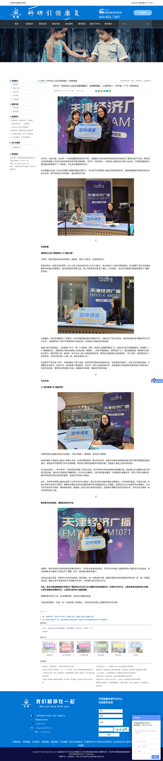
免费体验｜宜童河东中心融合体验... (22, 130)
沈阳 (84, 756)
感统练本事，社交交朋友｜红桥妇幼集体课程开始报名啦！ (114, 676)
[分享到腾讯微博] (104, 91)
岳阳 (91, 756)
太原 (98, 756)
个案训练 (135, 655)
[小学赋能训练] (83, 647)
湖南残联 (54, 742)
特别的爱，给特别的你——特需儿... (22, 120)
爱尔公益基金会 (76, 742)
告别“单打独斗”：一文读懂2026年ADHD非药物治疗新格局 (114, 666)
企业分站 (134, 3)
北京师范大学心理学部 (122, 742)
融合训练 (101, 655)
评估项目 (16, 108)
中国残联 (26, 742)
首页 (16, 24)
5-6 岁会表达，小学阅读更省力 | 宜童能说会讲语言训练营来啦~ (116, 673)
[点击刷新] (121, 729)
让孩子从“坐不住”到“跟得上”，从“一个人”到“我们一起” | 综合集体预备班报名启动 (67, 670)
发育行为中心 (95, 24)
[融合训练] (101, 647)
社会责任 (16, 99)
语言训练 (118, 655)
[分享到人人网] (107, 91)
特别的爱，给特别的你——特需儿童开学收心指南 (58, 666)
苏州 (88, 756)
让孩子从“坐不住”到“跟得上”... (20, 127)
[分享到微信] (110, 91)
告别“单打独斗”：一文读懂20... (21, 124)
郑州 (95, 756)
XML (151, 3)
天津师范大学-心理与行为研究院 (98, 742)
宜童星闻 (147, 81)
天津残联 (36, 742)
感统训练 (49, 655)
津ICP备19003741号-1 (77, 754)
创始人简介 (16, 88)
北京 (80, 756)
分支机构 (16, 95)
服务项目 (16, 111)
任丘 (102, 756)
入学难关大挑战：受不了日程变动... (22, 134)
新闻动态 (139, 81)
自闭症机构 (16, 147)
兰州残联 (64, 742)
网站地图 (142, 3)
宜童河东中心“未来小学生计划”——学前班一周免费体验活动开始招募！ (118, 679)
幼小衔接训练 (66, 655)
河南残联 (45, 742)
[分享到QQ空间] (99, 91)
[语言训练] (118, 647)
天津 (77, 756)
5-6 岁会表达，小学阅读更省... (21, 137)
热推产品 (62, 756)
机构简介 (16, 84)
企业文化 (16, 92)
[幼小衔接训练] (66, 647)
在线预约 (142, 13)
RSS (147, 3)
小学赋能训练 (84, 655)
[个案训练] (135, 647)
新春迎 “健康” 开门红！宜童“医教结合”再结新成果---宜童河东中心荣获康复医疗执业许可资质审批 (76, 620)
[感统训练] (49, 647)
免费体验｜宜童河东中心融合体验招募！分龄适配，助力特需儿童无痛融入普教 (121, 670)
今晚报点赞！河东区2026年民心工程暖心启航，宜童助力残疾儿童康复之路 (69, 617)
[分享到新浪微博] (102, 91)
